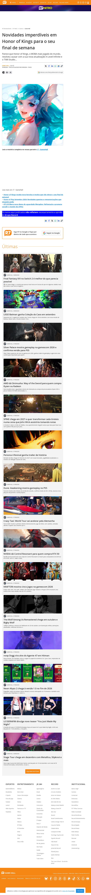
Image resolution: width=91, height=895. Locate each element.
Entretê (36, 2)
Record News (63, 2)
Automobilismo (10, 788)
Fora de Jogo (9, 798)
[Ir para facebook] (78, 2)
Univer (73, 841)
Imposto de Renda (42, 827)
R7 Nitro (15, 28)
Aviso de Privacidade (68, 891)
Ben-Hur (53, 812)
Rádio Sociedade (76, 812)
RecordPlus (75, 805)
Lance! (7, 805)
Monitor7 (39, 837)
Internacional (40, 830)
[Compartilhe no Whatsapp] (55, 66)
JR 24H (50, 2)
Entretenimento (25, 784)
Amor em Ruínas (56, 795)
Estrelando (20, 805)
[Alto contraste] (3, 72)
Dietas (19, 802)
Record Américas (76, 815)
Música (19, 822)
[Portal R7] (4, 2)
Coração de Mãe (56, 832)
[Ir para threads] (65, 879)
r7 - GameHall (42, 149)
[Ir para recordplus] (69, 879)
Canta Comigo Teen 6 (57, 822)
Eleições (29, 2)
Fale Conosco (12, 878)
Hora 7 (39, 823)
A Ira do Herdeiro (56, 792)
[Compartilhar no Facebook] (49, 66)
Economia (39, 814)
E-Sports (8, 795)
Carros (38, 798)
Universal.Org (75, 848)
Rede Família (75, 835)
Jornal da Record (56, 848)
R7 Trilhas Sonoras (77, 808)
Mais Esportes (10, 808)
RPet (18, 832)
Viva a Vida (20, 841)
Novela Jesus (55, 851)
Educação (39, 817)
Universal (74, 845)
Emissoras (74, 798)
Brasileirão (9, 792)
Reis (52, 858)
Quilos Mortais (55, 855)
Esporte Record (55, 838)
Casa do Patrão (55, 825)
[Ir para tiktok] (74, 879)
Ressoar (74, 838)
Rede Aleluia (75, 832)
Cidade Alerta (55, 828)
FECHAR (80, 891)
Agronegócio (40, 788)
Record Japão (75, 825)
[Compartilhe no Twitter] (46, 66)
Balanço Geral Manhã (57, 805)
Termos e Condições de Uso (32, 878)
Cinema (19, 798)
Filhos (19, 812)
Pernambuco (40, 840)
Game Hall (27, 28)
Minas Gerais (40, 833)
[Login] (88, 2)
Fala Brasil (54, 841)
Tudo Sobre (40, 858)
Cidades (39, 802)
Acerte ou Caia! (55, 788)
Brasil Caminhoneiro (57, 818)
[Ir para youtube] (88, 879)
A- (11, 72)
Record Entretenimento (78, 818)
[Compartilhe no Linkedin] (52, 66)
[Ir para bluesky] (46, 879)
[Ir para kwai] (60, 879)
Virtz (18, 838)
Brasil (38, 792)
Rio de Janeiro (41, 843)
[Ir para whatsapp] (83, 879)
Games (21, 28)
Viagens (19, 835)
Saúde (38, 850)
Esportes (43, 2)
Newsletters (75, 802)
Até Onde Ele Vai (56, 802)
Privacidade (20, 878)
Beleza (19, 788)
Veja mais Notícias (32, 771)
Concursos (40, 805)
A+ (7, 72)
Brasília (22, 2)
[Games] (45, 8)
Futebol (8, 802)
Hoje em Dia (54, 845)
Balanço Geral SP (56, 808)
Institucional (78, 784)
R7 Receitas (20, 828)
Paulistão (8, 812)
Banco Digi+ (75, 788)
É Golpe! (39, 820)
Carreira (74, 792)
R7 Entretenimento (6, 28)
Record (55, 2)
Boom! (53, 815)
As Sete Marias (55, 798)
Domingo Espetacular (57, 835)
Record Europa (76, 822)
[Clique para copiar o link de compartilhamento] (62, 66)
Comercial (74, 795)
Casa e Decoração (22, 795)
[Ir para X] (81, 2)
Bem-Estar (20, 792)
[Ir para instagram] (83, 2)
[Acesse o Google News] (59, 66)
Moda (19, 818)
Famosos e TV (21, 808)
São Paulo (39, 847)
